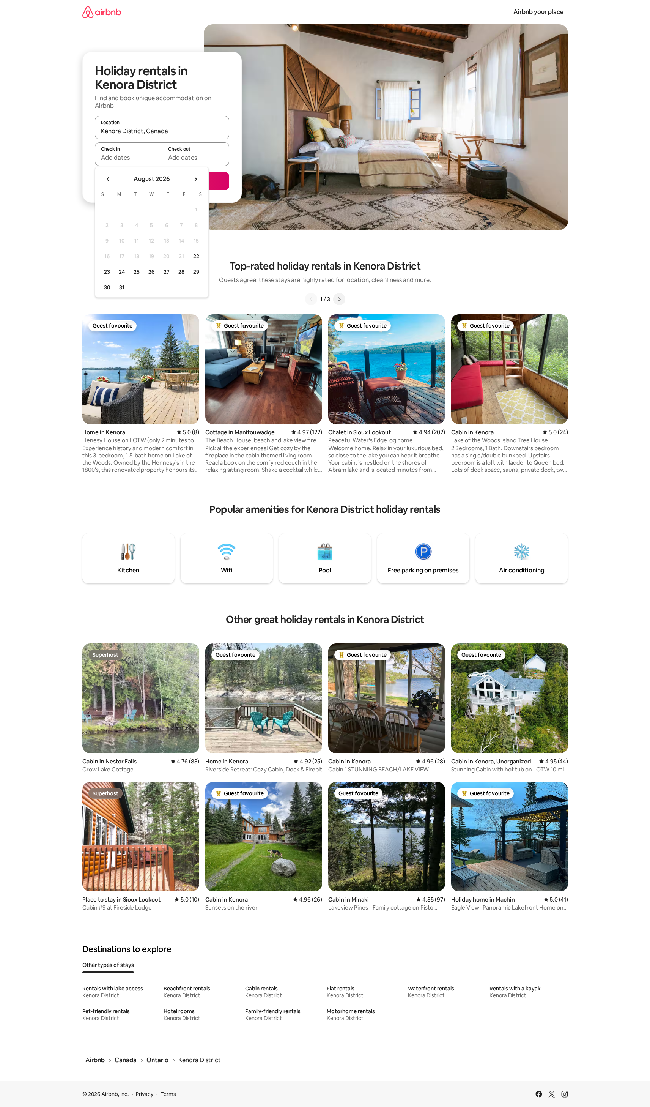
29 (196, 271)
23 (107, 271)
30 (107, 287)
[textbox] (128, 157)
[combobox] (162, 131)
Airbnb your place (538, 12)
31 (121, 287)
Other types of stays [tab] (108, 965)
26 (151, 271)
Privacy (144, 1094)
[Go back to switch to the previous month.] (108, 179)
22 (196, 256)
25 (137, 271)
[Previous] (311, 299)
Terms (168, 1094)
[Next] (339, 299)
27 (167, 271)
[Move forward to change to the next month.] (195, 179)
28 (181, 271)
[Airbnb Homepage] (101, 12)
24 (122, 271)
